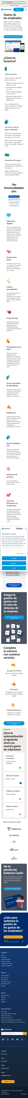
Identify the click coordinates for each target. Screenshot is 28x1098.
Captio (3, 955)
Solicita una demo (19, 9)
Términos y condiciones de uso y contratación (13, 1022)
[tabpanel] (14, 385)
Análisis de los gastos (6, 963)
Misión (3, 999)
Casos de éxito (5, 975)
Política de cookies (6, 1015)
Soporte (3, 985)
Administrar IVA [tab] (14, 205)
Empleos (3, 1001)
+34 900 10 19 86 (8, 1081)
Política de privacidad (6, 1017)
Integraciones (4, 979)
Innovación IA (5, 977)
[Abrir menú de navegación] (26, 9)
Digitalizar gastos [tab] (14, 196)
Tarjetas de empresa (6, 965)
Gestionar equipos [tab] (14, 202)
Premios (3, 997)
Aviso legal (4, 1011)
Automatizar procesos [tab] (14, 199)
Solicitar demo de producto (14, 585)
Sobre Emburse (5, 995)
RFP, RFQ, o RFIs (5, 983)
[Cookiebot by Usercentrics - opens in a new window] (16, 529)
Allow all (14, 558)
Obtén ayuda (4, 1061)
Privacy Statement (5, 1094)
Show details (20, 553)
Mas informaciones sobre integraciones (14, 617)
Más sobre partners (6, 981)
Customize (13, 563)
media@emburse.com (6, 1075)
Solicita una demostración (13, 36)
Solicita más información (12, 888)
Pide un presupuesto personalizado (11, 941)
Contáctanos (4, 1054)
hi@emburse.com (5, 1068)
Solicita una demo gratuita (13, 937)
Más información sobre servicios (14, 723)
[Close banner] (25, 528)
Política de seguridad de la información (11, 1020)
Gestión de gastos (6, 959)
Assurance (4, 957)
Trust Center (24, 1094)
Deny (14, 568)
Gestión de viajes (5, 961)
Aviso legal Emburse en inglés (9, 1013)
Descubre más (13, 5)
